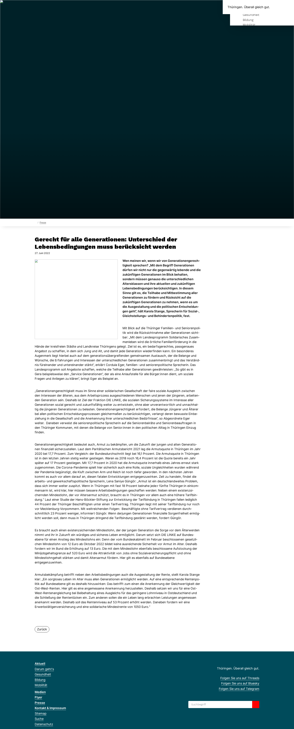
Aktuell (40, 663)
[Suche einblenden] (277, 7)
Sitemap (40, 713)
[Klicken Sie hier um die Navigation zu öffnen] (287, 7)
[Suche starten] (255, 704)
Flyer (38, 697)
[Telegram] (48, 7)
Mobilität (249, 25)
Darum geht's (44, 669)
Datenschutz (44, 724)
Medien (40, 692)
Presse (43, 222)
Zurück (42, 629)
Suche (39, 718)
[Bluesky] (42, 7)
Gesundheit (251, 15)
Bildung (248, 20)
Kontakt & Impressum (50, 708)
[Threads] (36, 7)
